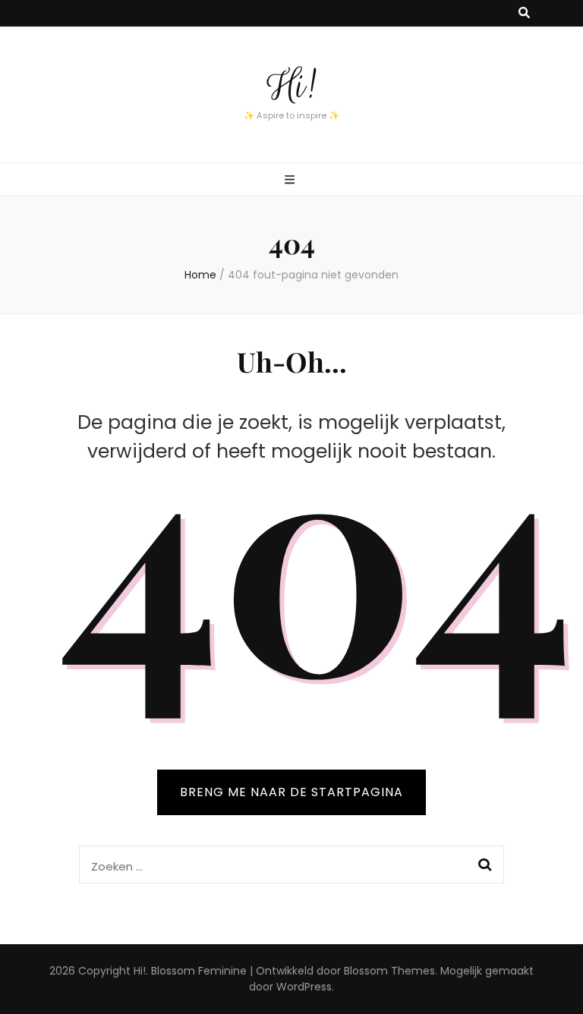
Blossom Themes (389, 970)
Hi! (291, 85)
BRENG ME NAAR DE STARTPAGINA (291, 792)
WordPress (304, 986)
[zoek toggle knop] (524, 13)
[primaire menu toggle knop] (291, 180)
